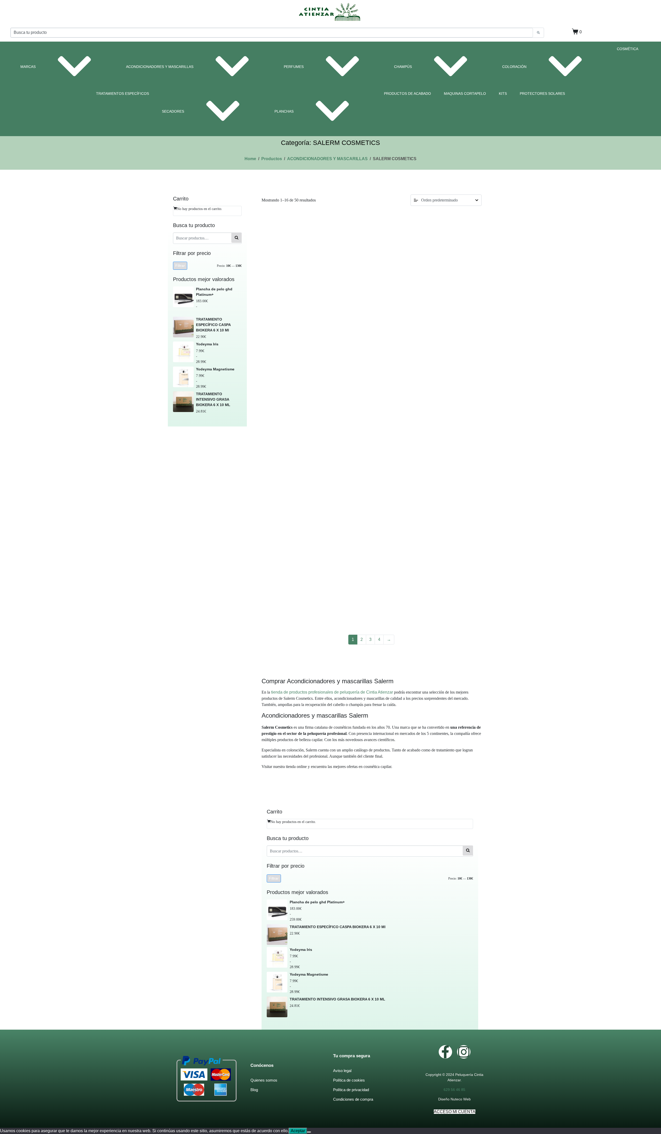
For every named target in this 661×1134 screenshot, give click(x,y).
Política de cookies (349, 1080)
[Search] (538, 33)
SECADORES (173, 111)
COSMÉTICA (627, 49)
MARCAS (28, 67)
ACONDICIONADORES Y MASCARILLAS (159, 67)
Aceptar (298, 1131)
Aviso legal (342, 1070)
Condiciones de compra (353, 1099)
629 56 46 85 (454, 1090)
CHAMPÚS (403, 67)
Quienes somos (263, 1080)
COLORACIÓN (514, 67)
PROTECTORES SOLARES (542, 93)
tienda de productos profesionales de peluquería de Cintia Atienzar (332, 692)
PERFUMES (294, 67)
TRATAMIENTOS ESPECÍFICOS (122, 93)
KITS (503, 93)
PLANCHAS (284, 111)
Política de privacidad (351, 1090)
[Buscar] (236, 237)
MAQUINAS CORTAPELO (465, 93)
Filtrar (180, 265)
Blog (254, 1090)
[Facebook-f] (445, 1052)
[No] (309, 1132)
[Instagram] (463, 1052)
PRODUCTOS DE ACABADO (407, 93)
